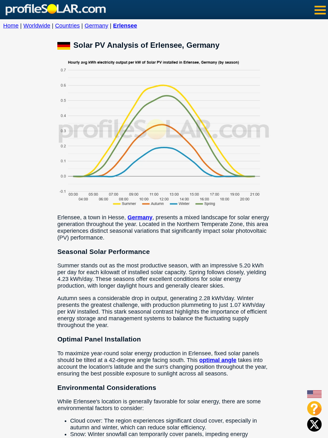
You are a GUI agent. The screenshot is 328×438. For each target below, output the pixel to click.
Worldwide (36, 25)
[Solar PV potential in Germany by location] (65, 45)
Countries (67, 25)
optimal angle (217, 360)
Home (11, 25)
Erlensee (125, 25)
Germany (96, 25)
